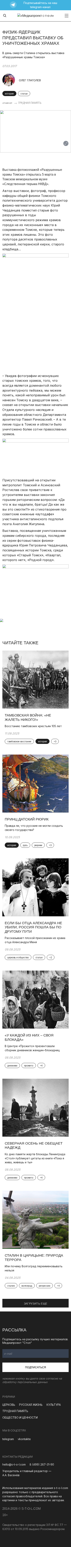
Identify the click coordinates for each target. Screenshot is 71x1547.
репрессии (44, 1285)
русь (25, 845)
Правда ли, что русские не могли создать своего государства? (34, 827)
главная (7, 102)
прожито (28, 1065)
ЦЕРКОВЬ (8, 1404)
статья (24, 93)
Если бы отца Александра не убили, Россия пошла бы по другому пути (33, 927)
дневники (12, 1065)
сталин (11, 1285)
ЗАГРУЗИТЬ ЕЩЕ (35, 1303)
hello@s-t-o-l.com (14, 1464)
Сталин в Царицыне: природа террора (34, 1257)
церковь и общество (18, 957)
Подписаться (35, 1367)
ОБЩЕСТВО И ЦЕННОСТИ (20, 1417)
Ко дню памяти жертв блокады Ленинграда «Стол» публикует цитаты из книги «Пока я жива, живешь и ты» (35, 1158)
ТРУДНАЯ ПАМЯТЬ (29, 102)
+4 (41, 1065)
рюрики (38, 845)
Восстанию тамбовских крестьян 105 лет (33, 726)
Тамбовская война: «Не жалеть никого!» (28, 717)
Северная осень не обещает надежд (34, 1145)
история (9, 93)
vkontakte (24, 1439)
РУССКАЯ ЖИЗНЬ (31, 1404)
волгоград (26, 1285)
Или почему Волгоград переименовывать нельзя (34, 1268)
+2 (50, 957)
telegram (8, 1439)
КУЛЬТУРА (54, 1404)
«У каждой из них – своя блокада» (29, 1037)
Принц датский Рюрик (27, 819)
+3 (55, 741)
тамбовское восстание (19, 741)
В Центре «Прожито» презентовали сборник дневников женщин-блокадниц (32, 1048)
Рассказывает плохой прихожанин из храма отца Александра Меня (35, 940)
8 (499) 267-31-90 (42, 1464)
